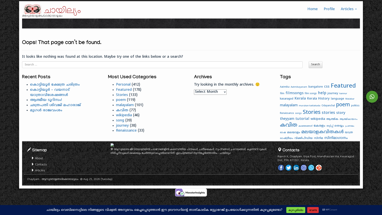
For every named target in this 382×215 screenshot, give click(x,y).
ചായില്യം (62, 10)
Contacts (40, 165)
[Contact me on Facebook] (281, 167)
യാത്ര (349, 132)
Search (315, 64)
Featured (124, 90)
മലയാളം (293, 132)
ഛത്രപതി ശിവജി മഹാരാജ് (55, 105)
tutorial (302, 119)
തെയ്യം (339, 126)
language (337, 99)
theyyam (287, 119)
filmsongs (295, 93)
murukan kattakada (309, 105)
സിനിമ (318, 138)
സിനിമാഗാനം (336, 138)
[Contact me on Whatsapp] (311, 167)
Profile (329, 9)
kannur (343, 93)
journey (122, 125)
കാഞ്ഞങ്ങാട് (305, 126)
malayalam (125, 105)
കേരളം (319, 126)
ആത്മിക (332, 119)
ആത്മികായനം (349, 119)
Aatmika (284, 87)
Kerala (300, 98)
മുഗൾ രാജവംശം (46, 110)
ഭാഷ (283, 132)
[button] (372, 97)
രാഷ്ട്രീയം (286, 138)
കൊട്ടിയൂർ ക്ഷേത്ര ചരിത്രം (55, 84)
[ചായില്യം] (32, 9)
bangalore (315, 87)
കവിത (122, 110)
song (120, 120)
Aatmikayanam (299, 87)
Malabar (350, 99)
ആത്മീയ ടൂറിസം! (46, 100)
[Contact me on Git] (319, 167)
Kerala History (318, 99)
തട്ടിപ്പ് (329, 126)
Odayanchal (328, 105)
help (322, 93)
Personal (123, 84)
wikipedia (124, 115)
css (326, 87)
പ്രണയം (349, 126)
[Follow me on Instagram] (303, 167)
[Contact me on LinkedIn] (296, 167)
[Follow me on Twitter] (288, 167)
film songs (311, 93)
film (282, 93)
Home (312, 9)
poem (121, 100)
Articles (348, 9)
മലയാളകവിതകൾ (322, 132)
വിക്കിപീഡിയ (303, 138)
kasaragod (286, 99)
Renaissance (126, 130)
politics (355, 105)
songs (298, 113)
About (38, 158)
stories (328, 112)
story (340, 113)
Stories (122, 95)
